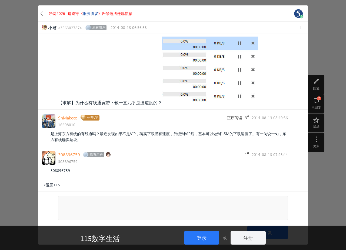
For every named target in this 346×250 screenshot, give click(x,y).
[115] (298, 13)
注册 (248, 237)
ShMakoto (67, 118)
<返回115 (51, 184)
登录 (202, 237)
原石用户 (98, 27)
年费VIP (92, 118)
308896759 (69, 154)
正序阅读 (234, 117)
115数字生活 (100, 238)
